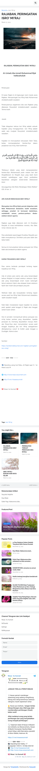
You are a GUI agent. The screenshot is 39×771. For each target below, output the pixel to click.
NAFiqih (4, 627)
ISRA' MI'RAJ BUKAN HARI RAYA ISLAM (10, 474)
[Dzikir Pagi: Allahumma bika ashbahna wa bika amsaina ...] (6, 562)
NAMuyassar (6, 630)
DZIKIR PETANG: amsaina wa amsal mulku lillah (24, 569)
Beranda (4, 10)
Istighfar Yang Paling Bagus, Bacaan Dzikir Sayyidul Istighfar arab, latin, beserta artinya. (24, 598)
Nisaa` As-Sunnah (7, 620)
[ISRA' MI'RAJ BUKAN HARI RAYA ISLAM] (10, 464)
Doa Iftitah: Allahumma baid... (22, 551)
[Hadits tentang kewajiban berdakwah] (6, 579)
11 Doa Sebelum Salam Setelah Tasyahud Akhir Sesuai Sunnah (23, 543)
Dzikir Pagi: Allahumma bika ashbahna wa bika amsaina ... (22, 560)
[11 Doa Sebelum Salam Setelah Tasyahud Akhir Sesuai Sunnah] (6, 545)
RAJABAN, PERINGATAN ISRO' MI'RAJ (10, 448)
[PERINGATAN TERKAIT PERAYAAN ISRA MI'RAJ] (28, 438)
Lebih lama (32, 485)
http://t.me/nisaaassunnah (13, 379)
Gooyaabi (32, 767)
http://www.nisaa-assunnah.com (15, 375)
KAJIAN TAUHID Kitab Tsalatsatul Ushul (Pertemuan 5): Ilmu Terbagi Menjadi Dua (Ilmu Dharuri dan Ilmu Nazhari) (24, 587)
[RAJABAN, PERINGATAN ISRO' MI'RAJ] (10, 438)
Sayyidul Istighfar (7, 494)
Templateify (14, 767)
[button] (35, 3)
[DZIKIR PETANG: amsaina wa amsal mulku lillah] (6, 570)
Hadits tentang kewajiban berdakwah (25, 576)
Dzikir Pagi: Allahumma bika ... (11, 501)
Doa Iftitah (5, 498)
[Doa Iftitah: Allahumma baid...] (6, 553)
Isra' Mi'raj (11, 10)
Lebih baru (6, 485)
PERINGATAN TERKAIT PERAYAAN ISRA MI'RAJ (27, 449)
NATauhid (5, 623)
